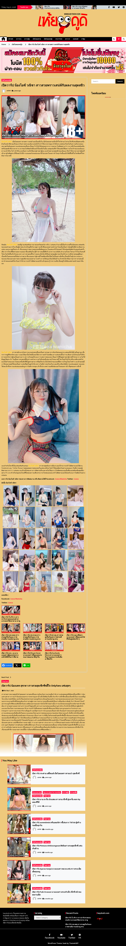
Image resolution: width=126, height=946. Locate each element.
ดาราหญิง (27, 39)
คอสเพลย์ (75, 39)
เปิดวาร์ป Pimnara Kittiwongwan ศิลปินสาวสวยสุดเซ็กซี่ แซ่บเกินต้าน (57, 847)
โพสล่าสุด (47, 796)
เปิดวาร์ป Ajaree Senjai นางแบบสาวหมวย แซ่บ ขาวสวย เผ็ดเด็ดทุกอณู (56, 870)
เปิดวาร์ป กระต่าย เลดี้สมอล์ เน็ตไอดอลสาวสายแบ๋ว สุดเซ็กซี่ (56, 773)
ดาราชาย (18, 39)
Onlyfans (58, 39)
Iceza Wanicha (61, 479)
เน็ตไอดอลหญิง (48, 39)
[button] (114, 39)
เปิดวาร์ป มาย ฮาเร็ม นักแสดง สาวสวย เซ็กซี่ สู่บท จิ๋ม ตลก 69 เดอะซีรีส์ (56, 800)
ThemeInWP (73, 943)
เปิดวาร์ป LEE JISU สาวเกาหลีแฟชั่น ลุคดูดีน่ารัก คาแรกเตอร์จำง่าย (54, 7)
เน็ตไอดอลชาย (37, 39)
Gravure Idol (37, 792)
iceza (76, 479)
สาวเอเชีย (73, 792)
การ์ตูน (83, 39)
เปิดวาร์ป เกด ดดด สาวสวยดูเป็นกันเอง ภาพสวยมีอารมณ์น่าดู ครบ (10, 637)
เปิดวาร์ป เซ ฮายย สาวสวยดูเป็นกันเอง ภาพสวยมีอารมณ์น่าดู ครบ (31, 637)
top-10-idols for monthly (52, 792)
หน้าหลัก (10, 39)
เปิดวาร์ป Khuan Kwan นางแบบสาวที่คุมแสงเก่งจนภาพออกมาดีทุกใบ (32, 655)
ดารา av (67, 39)
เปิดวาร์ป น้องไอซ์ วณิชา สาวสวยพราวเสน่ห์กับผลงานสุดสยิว (43, 85)
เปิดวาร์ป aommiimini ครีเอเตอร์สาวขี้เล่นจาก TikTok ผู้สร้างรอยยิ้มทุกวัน (56, 823)
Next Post (5, 677)
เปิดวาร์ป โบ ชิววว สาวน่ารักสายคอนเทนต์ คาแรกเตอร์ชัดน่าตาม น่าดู (10, 619)
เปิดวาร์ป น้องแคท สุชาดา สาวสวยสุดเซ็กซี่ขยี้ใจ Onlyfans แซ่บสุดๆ (35, 685)
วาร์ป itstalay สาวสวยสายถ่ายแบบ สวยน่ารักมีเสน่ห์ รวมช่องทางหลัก (82, 7)
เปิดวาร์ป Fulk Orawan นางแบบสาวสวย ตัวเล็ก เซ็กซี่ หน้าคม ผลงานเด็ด (56, 893)
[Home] (3, 39)
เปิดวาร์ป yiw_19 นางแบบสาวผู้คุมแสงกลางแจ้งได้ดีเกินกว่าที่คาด (10, 655)
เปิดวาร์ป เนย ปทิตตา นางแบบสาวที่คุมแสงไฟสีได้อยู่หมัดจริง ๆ (76, 637)
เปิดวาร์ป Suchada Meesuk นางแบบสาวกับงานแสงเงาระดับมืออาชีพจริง (53, 656)
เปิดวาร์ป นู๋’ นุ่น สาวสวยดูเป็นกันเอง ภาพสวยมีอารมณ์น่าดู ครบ (54, 637)
